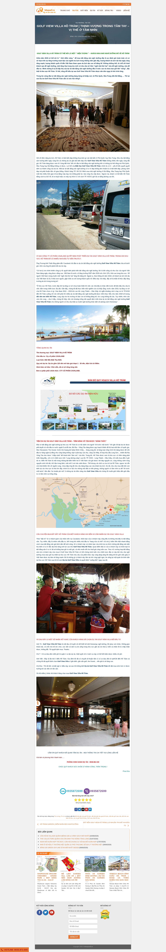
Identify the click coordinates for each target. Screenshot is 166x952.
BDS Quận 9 (92, 36)
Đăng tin (109, 10)
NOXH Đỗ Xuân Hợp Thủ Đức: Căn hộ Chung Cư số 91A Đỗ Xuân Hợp (68, 842)
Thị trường (80, 23)
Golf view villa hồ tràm (93, 818)
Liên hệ (126, 10)
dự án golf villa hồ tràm (80, 818)
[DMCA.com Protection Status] (104, 914)
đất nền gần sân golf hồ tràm (83, 816)
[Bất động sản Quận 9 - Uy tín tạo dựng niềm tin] (46, 10)
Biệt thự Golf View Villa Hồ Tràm (88, 166)
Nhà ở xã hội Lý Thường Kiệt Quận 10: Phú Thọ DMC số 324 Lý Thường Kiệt (71, 844)
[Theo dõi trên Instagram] (125, 4)
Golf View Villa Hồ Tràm (86, 71)
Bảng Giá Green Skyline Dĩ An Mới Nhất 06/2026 (59, 847)
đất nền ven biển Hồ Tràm (46, 297)
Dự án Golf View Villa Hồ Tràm (51, 79)
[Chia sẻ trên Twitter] (79, 809)
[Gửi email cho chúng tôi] (128, 4)
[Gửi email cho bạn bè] (83, 809)
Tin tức (75, 10)
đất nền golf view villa (115, 816)
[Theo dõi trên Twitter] (126, 4)
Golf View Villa (92, 471)
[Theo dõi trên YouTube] (51, 912)
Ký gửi (100, 10)
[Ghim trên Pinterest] (86, 809)
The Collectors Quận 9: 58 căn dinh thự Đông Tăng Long (64, 839)
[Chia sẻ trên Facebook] (76, 809)
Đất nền (84, 10)
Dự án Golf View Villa (71, 560)
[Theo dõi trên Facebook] (123, 4)
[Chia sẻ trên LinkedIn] (90, 809)
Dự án (92, 10)
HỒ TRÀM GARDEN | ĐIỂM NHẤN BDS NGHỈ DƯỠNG (58, 824)
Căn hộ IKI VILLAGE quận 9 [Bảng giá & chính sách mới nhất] (65, 836)
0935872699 (74, 791)
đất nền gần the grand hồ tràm (100, 816)
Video (118, 10)
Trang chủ (65, 10)
